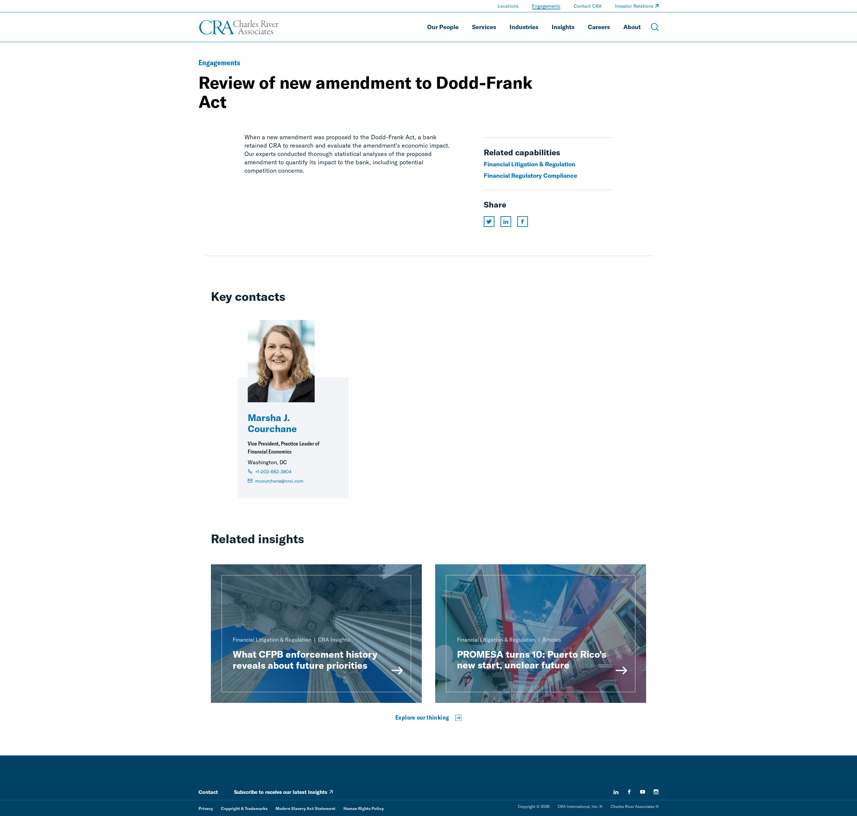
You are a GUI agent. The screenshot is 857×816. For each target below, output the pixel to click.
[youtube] (642, 792)
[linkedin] (616, 792)
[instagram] (656, 792)
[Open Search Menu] (655, 27)
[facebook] (629, 792)
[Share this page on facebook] (522, 221)
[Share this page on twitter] (489, 221)
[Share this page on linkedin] (505, 221)
